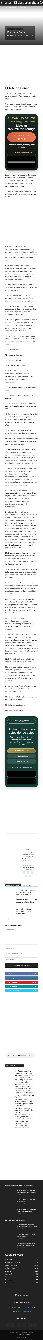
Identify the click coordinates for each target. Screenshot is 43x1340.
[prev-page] (6, 919)
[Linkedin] (32, 825)
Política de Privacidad (27, 1332)
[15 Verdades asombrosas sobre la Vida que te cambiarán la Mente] (10, 892)
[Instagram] (28, 872)
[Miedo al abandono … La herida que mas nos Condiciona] (10, 911)
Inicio (5, 7)
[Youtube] (30, 876)
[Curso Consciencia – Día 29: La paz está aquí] (10, 1202)
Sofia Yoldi (17, 1084)
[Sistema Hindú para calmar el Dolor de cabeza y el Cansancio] (10, 1246)
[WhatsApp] (27, 825)
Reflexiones (23, 7)
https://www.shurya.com (28, 852)
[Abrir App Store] (21, 165)
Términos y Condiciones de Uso (21, 1334)
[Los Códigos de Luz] (9, 1127)
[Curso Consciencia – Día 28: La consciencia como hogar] (10, 1211)
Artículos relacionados (13, 885)
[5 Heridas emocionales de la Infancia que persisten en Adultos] (10, 1227)
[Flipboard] (13, 1325)
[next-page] (9, 919)
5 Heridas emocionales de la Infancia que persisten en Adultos (24, 1103)
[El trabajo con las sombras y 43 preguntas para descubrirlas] (9, 1119)
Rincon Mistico (13, 7)
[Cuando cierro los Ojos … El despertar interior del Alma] (10, 902)
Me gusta (33, 974)
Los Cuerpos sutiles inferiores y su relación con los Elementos (23, 1080)
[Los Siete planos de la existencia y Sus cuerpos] (9, 1073)
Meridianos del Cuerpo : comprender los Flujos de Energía (24, 1095)
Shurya (12, 35)
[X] (18, 825)
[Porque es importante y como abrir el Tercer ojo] (10, 1236)
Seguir (34, 978)
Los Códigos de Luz (22, 1125)
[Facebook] (14, 825)
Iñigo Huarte (18, 1075)
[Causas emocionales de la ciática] (9, 1112)
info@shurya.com (26, 1311)
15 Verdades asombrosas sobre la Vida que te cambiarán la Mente (26, 892)
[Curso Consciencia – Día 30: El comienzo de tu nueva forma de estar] (10, 1192)
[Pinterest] (23, 825)
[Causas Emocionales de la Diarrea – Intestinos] (9, 1089)
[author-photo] (22, 846)
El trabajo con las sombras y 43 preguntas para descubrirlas (24, 1119)
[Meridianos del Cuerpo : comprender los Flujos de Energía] (9, 1097)
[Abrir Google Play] (21, 158)
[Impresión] (36, 825)
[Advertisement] (21, 69)
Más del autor (27, 885)
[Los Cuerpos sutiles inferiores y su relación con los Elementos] (9, 1079)
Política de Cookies (14, 1332)
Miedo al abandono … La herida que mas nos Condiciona (25, 911)
